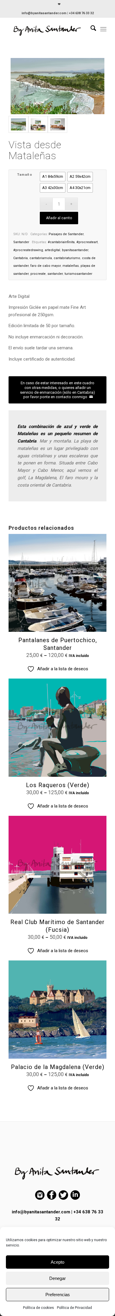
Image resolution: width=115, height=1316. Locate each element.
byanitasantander (75, 250)
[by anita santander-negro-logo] (48, 29)
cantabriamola (40, 258)
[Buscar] (90, 29)
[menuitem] (59, 4)
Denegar (57, 1278)
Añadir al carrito (59, 218)
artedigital (52, 250)
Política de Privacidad (74, 1308)
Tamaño (24, 175)
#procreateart (87, 242)
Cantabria (20, 258)
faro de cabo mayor (45, 266)
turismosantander (78, 274)
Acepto (57, 1262)
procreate (38, 274)
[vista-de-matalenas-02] (57, 124)
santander (55, 274)
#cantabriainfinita (61, 242)
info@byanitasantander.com (41, 1212)
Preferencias (57, 1294)
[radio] (52, 176)
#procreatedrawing (28, 250)
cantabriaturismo (67, 258)
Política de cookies (38, 1308)
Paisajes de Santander (66, 234)
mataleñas (71, 266)
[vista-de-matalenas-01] (38, 124)
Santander (21, 242)
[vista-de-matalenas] (57, 86)
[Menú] (103, 29)
